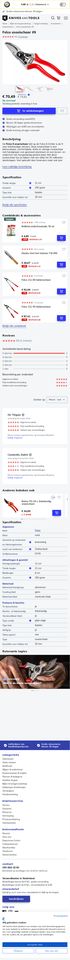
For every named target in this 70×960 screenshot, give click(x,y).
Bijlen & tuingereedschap (20, 23)
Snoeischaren (7, 27)
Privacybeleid (60, 915)
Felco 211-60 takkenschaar (36, 280)
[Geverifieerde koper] (23, 414)
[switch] (63, 4)
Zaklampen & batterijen (14, 787)
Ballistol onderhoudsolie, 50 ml (38, 226)
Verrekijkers (8, 790)
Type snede (8, 620)
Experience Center (11, 840)
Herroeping (8, 815)
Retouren (7, 812)
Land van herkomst (12, 549)
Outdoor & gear (10, 780)
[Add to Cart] (61, 238)
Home (4, 23)
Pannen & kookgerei (12, 776)
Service (6, 805)
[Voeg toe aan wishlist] (62, 111)
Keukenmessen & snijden (14, 773)
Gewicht (6, 188)
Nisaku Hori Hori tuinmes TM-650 (39, 253)
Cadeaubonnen (10, 844)
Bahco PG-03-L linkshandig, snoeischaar (37, 502)
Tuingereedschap (41, 23)
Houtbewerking (10, 794)
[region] (34, 66)
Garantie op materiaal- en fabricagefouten (14, 542)
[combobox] (57, 400)
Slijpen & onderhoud (12, 769)
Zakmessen (8, 758)
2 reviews (23, 37)
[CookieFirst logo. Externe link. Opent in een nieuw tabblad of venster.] (3, 918)
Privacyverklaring (11, 819)
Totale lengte (9, 183)
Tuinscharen (56, 23)
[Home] (20, 17)
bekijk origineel (15, 438)
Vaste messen (9, 762)
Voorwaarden (9, 822)
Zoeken (52, 18)
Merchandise (8, 847)
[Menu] (66, 18)
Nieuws (6, 833)
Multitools (7, 766)
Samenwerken (9, 854)
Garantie (6, 808)
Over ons (6, 837)
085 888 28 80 (10, 867)
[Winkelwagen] (58, 18)
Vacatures (7, 851)
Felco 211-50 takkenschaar (36, 306)
